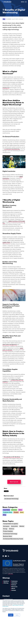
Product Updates (8, 531)
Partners (13, 585)
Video (20, 510)
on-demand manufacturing (11, 149)
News (21, 512)
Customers (14, 581)
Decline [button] (17, 615)
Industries (14, 583)
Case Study (6, 510)
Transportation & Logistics (10, 524)
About (13, 588)
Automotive (14, 526)
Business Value (7, 536)
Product (16, 512)
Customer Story (7, 512)
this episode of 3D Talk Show (12, 457)
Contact (13, 590)
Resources (14, 586)
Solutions (6, 581)
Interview (14, 510)
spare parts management (10, 344)
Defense (11, 529)
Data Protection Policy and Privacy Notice (13, 606)
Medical (22, 526)
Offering (6, 583)
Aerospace (6, 526)
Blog (4, 515)
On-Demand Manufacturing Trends (13, 539)
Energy (5, 529)
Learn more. (10, 573)
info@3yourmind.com (8, 599)
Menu (23, 2)
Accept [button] (10, 615)
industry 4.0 (6, 87)
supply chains (6, 242)
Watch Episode (14, 482)
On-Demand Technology (11, 499)
